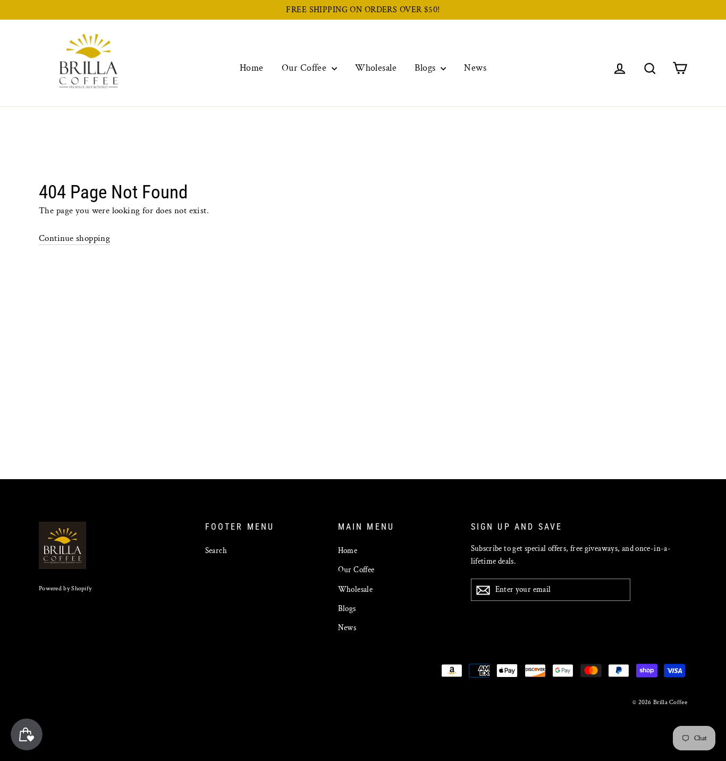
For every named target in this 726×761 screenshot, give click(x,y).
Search (216, 551)
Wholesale (375, 68)
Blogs (426, 68)
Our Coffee (305, 68)
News (475, 68)
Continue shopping (74, 238)
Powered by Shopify (65, 588)
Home (252, 68)
